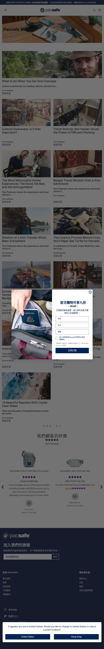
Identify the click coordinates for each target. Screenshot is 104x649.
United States (27, 636)
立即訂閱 (72, 350)
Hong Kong (76, 636)
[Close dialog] (90, 292)
